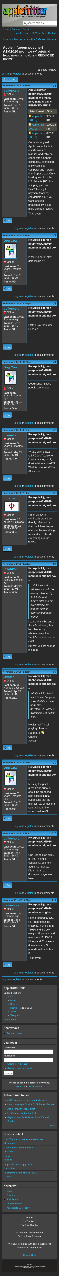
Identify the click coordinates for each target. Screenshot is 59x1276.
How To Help (21, 33)
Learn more (10, 1019)
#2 (54, 235)
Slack (13, 1011)
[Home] (25, 16)
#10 (54, 833)
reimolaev (9, 1151)
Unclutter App (36, 1086)
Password (10, 1055)
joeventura (9, 1168)
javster (9, 677)
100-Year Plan (37, 33)
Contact (52, 33)
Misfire (13, 1008)
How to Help (29, 1255)
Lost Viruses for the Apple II (21, 1113)
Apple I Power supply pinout (21, 1108)
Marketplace (21, 39)
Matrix (13, 1000)
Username (10, 1047)
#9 (54, 762)
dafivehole (11, 90)
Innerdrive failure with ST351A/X (21, 1172)
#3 (54, 303)
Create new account (17, 1063)
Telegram (15, 1015)
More (52, 1125)
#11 (54, 900)
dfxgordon (9, 1143)
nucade (8, 1159)
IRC (12, 996)
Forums (16, 29)
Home (6, 29)
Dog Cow (10, 240)
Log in (5, 73)
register (16, 73)
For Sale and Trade (42, 39)
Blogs (9, 1191)
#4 (54, 362)
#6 (54, 493)
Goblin (7, 1156)
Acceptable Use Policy (18, 1208)
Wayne (7, 1176)
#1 (54, 85)
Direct (19, 1086)
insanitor (10, 435)
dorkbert (10, 498)
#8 (54, 671)
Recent (26, 29)
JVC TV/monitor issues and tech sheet (27, 1100)
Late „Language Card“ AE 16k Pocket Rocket (30, 1104)
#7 (54, 564)
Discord (14, 1004)
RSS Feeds (12, 1199)
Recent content (14, 1033)
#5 (54, 430)
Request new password (19, 1068)
